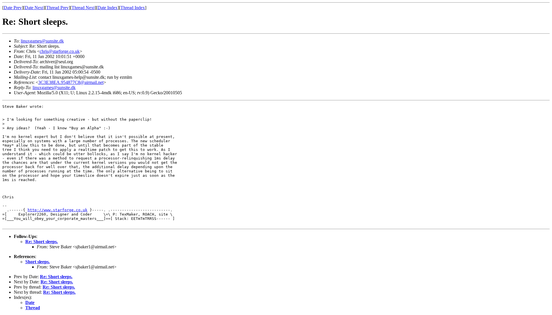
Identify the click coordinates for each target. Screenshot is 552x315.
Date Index (107, 7)
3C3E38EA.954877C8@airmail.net (70, 82)
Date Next (34, 7)
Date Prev (13, 7)
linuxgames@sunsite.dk (42, 41)
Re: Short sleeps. (41, 241)
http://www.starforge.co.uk (57, 210)
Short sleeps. (37, 261)
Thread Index (132, 7)
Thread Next (83, 7)
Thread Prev (57, 7)
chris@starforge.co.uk (60, 51)
